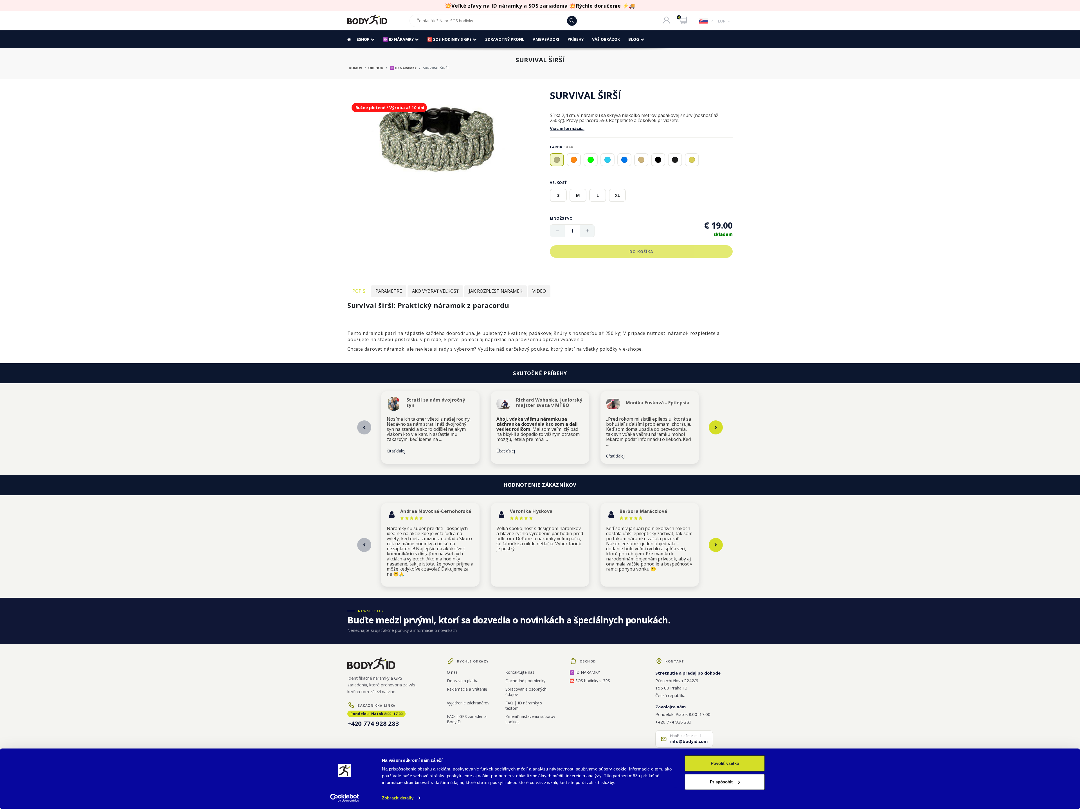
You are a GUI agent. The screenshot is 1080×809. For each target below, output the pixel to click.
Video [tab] (539, 291)
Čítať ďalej (396, 451)
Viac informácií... (567, 128)
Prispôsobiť (721, 781)
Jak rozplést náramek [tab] (495, 291)
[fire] (574, 159)
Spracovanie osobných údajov (525, 691)
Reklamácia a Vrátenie (467, 689)
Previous (364, 427)
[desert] (692, 159)
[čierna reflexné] (675, 159)
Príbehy (576, 39)
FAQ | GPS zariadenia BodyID (467, 719)
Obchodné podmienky (525, 680)
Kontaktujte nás (519, 672)
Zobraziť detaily (397, 798)
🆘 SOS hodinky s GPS (450, 39)
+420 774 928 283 (373, 723)
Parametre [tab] (388, 291)
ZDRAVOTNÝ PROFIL (504, 39)
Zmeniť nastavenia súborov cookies (530, 719)
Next (716, 427)
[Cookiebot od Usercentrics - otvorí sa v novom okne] (344, 798)
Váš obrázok (606, 39)
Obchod (375, 68)
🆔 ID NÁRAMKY (399, 39)
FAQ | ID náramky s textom (523, 705)
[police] (624, 159)
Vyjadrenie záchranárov (468, 703)
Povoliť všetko (725, 763)
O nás (452, 672)
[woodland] (641, 159)
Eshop (364, 39)
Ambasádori (546, 39)
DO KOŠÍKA (641, 251)
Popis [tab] (358, 291)
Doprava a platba (462, 680)
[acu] (557, 159)
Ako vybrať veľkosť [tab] (435, 291)
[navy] (607, 159)
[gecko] (591, 159)
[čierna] (658, 159)
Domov (355, 68)
